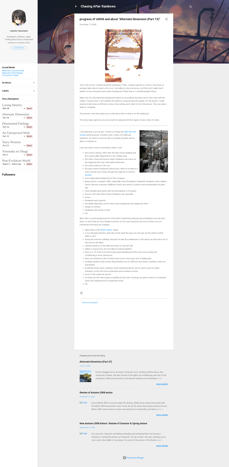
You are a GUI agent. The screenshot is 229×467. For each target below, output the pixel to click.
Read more (162, 384)
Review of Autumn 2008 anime (96, 392)
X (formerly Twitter (10, 75)
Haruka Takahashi (19, 31)
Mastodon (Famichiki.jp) (12, 73)
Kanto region (106, 230)
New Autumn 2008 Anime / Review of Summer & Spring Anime (113, 423)
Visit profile (19, 48)
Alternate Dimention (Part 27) (96, 361)
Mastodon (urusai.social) (13, 70)
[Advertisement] (183, 53)
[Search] (190, 7)
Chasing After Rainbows (98, 6)
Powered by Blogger (135, 458)
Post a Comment (89, 302)
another (88, 175)
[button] (166, 19)
